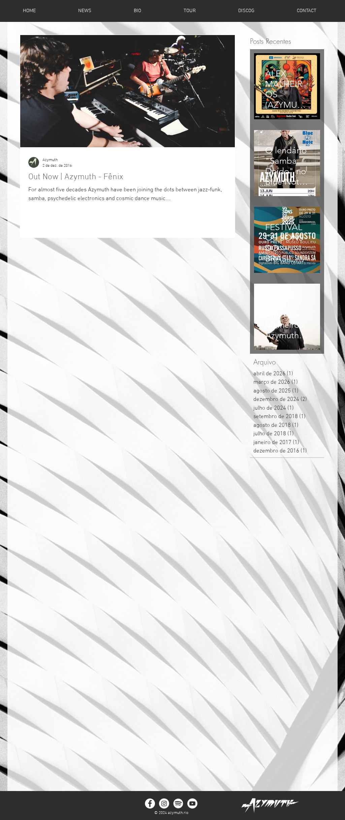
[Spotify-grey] (178, 803)
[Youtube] (192, 803)
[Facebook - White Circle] (150, 803)
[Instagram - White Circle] (164, 803)
